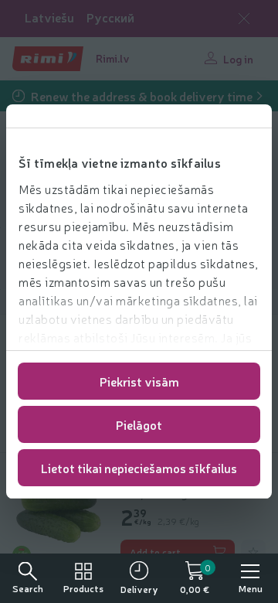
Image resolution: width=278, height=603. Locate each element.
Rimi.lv (113, 58)
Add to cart (155, 552)
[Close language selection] (244, 18)
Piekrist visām (139, 381)
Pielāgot (139, 424)
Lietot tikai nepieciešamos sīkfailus (139, 467)
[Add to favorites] (253, 552)
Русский (110, 17)
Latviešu (49, 17)
